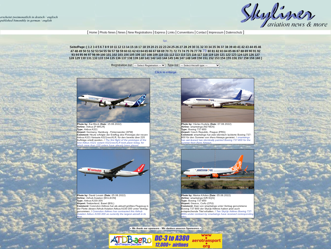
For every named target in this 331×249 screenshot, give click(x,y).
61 (130, 51)
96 (86, 54)
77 (196, 51)
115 (189, 54)
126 (252, 54)
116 (194, 54)
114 (183, 54)
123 (234, 54)
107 (144, 54)
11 (116, 47)
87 (238, 51)
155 (229, 58)
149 (194, 58)
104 (126, 54)
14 (128, 47)
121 (223, 54)
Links (171, 32)
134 (107, 58)
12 (120, 47)
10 (112, 47)
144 (165, 58)
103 (121, 54)
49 (81, 51)
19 (149, 47)
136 (118, 58)
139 (136, 58)
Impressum (216, 32)
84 (226, 51)
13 (124, 47)
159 (252, 58)
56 (110, 51)
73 (180, 51)
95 (82, 54)
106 (138, 54)
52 (93, 51)
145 (171, 58)
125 (246, 54)
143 (159, 58)
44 (252, 47)
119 (211, 54)
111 (166, 54)
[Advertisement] (56, 7)
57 (114, 51)
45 (256, 47)
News (121, 32)
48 (77, 51)
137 (124, 58)
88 (243, 51)
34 (210, 47)
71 (171, 51)
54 (101, 51)
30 (194, 47)
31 (198, 47)
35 (215, 47)
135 (113, 58)
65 (147, 51)
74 (184, 51)
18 (144, 47)
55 (105, 51)
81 (214, 51)
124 (240, 54)
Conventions (185, 32)
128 (72, 58)
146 (177, 58)
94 (78, 54)
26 (177, 47)
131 (89, 58)
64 (143, 51)
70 (167, 51)
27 (182, 47)
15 (132, 47)
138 (130, 58)
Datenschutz (234, 32)
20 (153, 47)
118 (205, 54)
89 (247, 51)
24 (169, 47)
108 (150, 54)
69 (163, 51)
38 (227, 47)
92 (258, 51)
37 (223, 47)
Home (93, 32)
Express (160, 32)
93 (73, 54)
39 (231, 47)
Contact (201, 32)
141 (147, 58)
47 (73, 51)
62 (134, 51)
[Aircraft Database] (165, 247)
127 (257, 54)
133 (101, 58)
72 (175, 51)
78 (200, 51)
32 (202, 47)
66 (151, 51)
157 (241, 58)
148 (188, 58)
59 (122, 51)
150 (200, 58)
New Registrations (140, 32)
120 (217, 54)
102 (115, 54)
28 (186, 47)
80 (210, 51)
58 (118, 51)
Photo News (107, 32)
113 (178, 54)
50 (85, 51)
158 (246, 58)
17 (140, 47)
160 (258, 58)
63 (138, 51)
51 (89, 51)
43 (247, 47)
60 (126, 51)
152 (211, 58)
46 (259, 47)
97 (90, 54)
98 (94, 54)
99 (98, 54)
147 (182, 58)
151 (206, 58)
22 (161, 47)
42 (243, 47)
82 (218, 51)
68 (159, 51)
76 (192, 51)
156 (235, 58)
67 (155, 51)
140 (142, 58)
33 (206, 47)
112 (172, 54)
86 (234, 51)
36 (219, 47)
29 (190, 47)
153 (217, 58)
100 (103, 54)
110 (161, 54)
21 (157, 47)
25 (173, 47)
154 (223, 58)
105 (132, 54)
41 (239, 47)
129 (78, 58)
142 (153, 58)
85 (230, 51)
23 (165, 47)
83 (222, 51)
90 (251, 51)
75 (188, 51)
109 (155, 54)
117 (200, 54)
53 (97, 51)
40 (235, 47)
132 (95, 58)
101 (109, 54)
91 (255, 51)
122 (228, 54)
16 (136, 47)
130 (84, 58)
